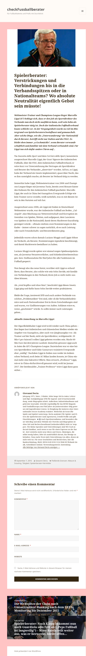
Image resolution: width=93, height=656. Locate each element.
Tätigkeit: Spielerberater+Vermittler (36, 463)
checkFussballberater (26, 9)
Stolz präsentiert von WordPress (27, 651)
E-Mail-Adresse (22, 545)
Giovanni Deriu (42, 461)
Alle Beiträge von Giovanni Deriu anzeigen (40, 447)
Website (18, 556)
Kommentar (20, 499)
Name (17, 534)
